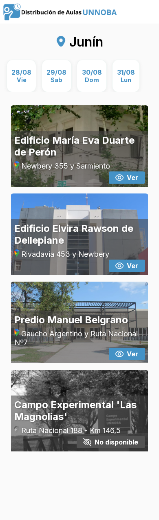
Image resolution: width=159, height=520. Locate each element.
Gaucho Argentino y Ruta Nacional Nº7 (76, 338)
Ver (132, 177)
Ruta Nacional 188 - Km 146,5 (70, 430)
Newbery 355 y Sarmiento (64, 166)
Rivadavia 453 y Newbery (64, 254)
